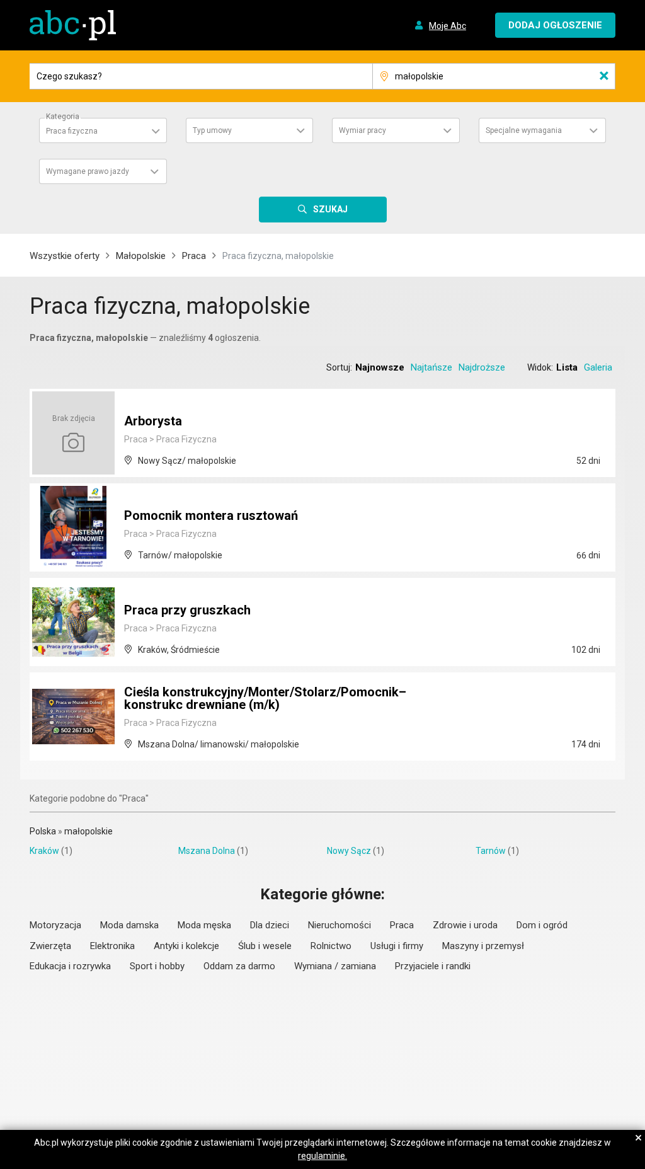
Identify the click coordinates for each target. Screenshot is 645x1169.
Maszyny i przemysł (483, 946)
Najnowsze (379, 367)
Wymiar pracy (362, 130)
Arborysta (153, 421)
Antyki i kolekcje (186, 946)
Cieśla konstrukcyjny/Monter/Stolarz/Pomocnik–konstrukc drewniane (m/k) (265, 698)
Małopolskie (141, 256)
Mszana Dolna (206, 851)
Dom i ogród (542, 925)
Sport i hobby (157, 966)
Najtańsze (431, 367)
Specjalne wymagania (524, 130)
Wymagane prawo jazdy (87, 171)
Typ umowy (212, 130)
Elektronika (112, 946)
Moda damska (129, 925)
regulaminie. (322, 1156)
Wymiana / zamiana (335, 966)
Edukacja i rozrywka (70, 966)
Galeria (598, 367)
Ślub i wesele (265, 946)
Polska (43, 831)
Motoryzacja (55, 925)
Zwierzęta (50, 946)
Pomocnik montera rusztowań (211, 515)
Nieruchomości (339, 925)
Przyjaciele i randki (433, 966)
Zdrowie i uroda (465, 925)
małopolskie (88, 831)
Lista (567, 367)
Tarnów (491, 851)
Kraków (44, 851)
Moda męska (204, 925)
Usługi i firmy (396, 946)
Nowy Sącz (349, 851)
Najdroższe (482, 367)
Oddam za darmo (239, 966)
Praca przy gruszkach (187, 610)
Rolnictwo (331, 946)
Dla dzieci (269, 925)
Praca (194, 256)
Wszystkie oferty (65, 256)
